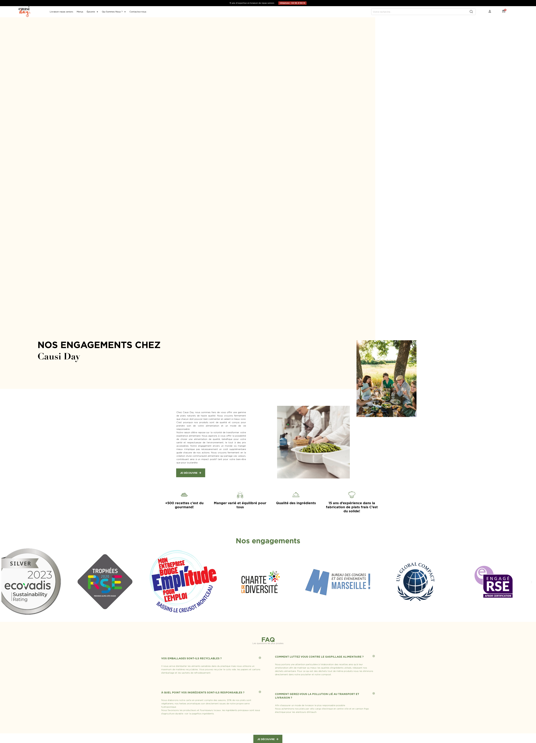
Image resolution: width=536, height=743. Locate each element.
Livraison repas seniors (61, 11)
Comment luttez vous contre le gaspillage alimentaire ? (319, 656)
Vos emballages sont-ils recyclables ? (191, 658)
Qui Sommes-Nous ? (112, 11)
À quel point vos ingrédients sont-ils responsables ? (202, 692)
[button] (4, 582)
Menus (80, 11)
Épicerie (91, 11)
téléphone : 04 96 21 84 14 (292, 3)
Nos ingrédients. (205, 713)
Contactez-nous (138, 11)
